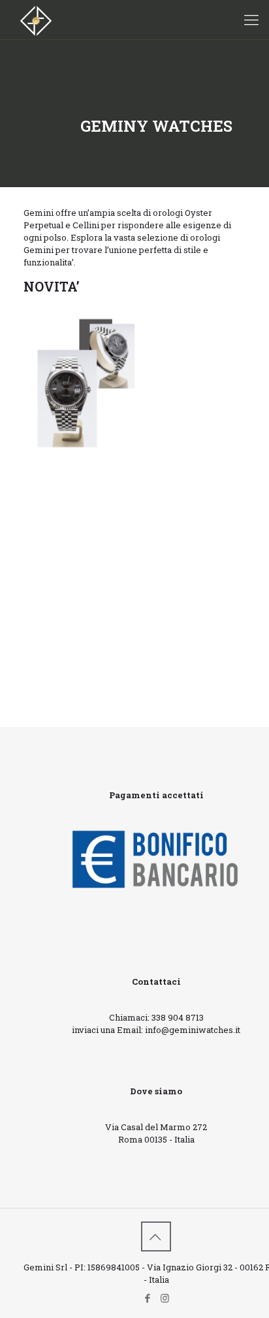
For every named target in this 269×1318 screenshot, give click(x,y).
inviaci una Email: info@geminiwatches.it (156, 1030)
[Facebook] (147, 1297)
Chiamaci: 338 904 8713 (156, 1017)
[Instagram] (165, 1297)
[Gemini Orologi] (36, 19)
